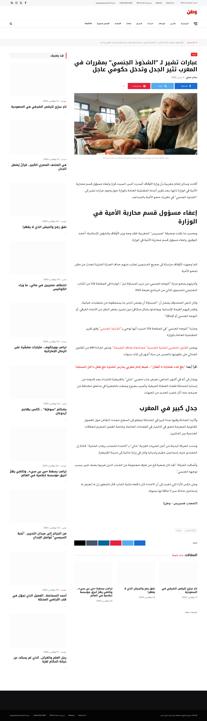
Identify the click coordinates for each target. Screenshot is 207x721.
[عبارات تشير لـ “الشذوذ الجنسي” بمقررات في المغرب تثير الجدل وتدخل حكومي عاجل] (135, 124)
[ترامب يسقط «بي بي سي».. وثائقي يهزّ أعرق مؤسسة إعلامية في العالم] (93, 572)
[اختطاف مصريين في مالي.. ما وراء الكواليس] (38, 258)
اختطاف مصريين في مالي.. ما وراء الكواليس (42, 287)
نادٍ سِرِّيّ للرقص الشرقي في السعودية (179, 590)
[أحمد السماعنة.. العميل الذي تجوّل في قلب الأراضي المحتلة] (38, 568)
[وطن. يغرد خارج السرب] (192, 13)
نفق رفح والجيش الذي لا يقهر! (139, 590)
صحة (128, 23)
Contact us (170, 3)
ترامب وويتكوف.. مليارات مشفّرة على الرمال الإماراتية (40, 349)
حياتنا (150, 23)
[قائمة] (195, 23)
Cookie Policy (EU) (126, 3)
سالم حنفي (191, 77)
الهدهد (161, 23)
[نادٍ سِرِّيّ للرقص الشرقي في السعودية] (178, 572)
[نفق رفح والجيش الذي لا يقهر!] (136, 572)
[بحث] (11, 23)
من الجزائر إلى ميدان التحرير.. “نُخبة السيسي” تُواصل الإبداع (41, 535)
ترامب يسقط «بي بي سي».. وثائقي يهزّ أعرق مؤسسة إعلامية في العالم (94, 592)
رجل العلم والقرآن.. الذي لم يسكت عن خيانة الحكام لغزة (40, 660)
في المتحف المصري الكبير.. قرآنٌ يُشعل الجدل (38, 167)
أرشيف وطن (179, 42)
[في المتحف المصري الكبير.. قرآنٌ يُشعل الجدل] (38, 138)
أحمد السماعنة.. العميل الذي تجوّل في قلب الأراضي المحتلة (39, 598)
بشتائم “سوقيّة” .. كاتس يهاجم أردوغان (44, 411)
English (88, 23)
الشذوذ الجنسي (110, 328)
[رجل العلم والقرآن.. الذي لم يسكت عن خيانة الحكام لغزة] (38, 630)
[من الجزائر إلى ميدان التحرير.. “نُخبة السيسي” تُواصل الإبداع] (38, 506)
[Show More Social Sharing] (123, 86)
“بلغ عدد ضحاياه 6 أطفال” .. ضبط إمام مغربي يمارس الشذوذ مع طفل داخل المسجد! (130, 367)
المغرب (178, 530)
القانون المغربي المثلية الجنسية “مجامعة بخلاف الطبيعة (151, 347)
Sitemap (159, 3)
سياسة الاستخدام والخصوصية (105, 3)
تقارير (173, 23)
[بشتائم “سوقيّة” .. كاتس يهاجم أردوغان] (38, 382)
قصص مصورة (103, 23)
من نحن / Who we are (144, 3)
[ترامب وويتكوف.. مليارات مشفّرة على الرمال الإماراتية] (38, 320)
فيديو (139, 23)
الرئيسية (185, 23)
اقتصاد (117, 23)
